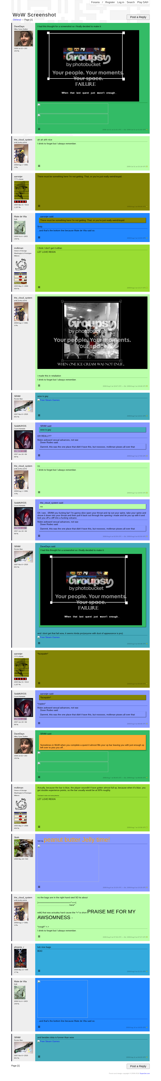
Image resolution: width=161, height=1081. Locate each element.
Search (131, 2)
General (17, 19)
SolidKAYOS (20, 426)
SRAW (17, 396)
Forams (95, 2)
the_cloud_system (23, 139)
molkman (18, 248)
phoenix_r (19, 947)
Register (110, 2)
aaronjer (18, 176)
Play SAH (142, 2)
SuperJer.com (145, 1073)
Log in (120, 2)
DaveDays (19, 26)
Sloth (16, 837)
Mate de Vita (20, 216)
